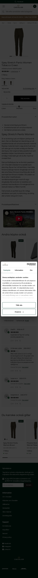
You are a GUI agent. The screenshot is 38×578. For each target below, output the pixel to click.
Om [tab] (31, 270)
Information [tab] (19, 270)
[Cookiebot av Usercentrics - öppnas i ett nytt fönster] (27, 264)
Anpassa (18, 312)
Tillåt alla (19, 305)
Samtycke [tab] (6, 270)
